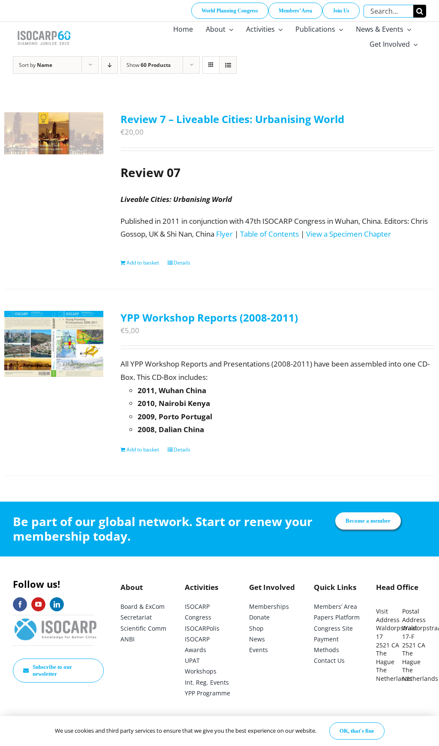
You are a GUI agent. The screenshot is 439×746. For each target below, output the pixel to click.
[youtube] (38, 604)
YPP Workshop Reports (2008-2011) (209, 317)
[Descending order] (109, 65)
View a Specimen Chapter (348, 234)
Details (182, 262)
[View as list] (228, 65)
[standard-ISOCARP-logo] (56, 619)
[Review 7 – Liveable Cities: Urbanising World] (53, 133)
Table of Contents (269, 234)
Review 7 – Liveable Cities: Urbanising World (232, 119)
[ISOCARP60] (44, 29)
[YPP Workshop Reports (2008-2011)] (53, 344)
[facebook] (20, 604)
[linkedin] (57, 604)
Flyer (224, 234)
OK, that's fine (357, 731)
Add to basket (142, 262)
